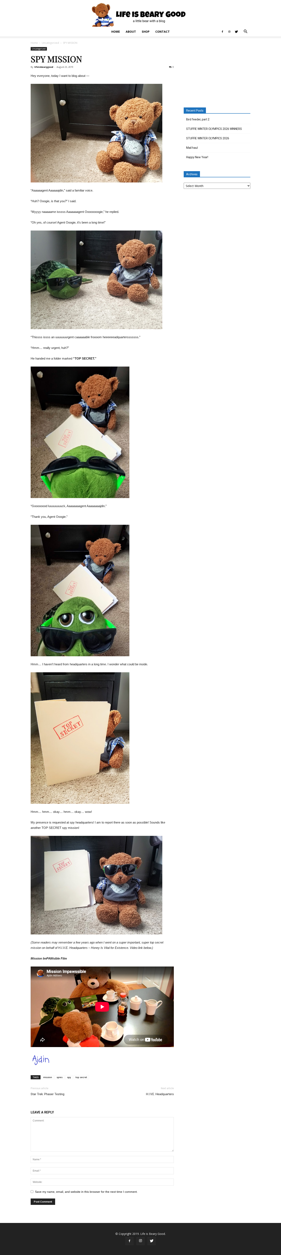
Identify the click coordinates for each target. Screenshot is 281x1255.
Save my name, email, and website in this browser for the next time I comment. (86, 1191)
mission (47, 1077)
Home (115, 31)
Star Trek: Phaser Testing (47, 1094)
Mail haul (192, 147)
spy (69, 1077)
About (131, 31)
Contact (162, 31)
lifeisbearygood (43, 66)
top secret (81, 1077)
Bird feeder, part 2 (197, 119)
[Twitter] (236, 32)
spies (60, 1077)
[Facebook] (222, 32)
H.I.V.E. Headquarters (160, 1094)
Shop (146, 31)
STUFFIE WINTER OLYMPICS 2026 (207, 138)
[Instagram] (229, 32)
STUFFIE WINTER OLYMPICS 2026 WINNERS (214, 128)
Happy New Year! (197, 157)
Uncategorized (50, 43)
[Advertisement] (217, 72)
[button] (245, 32)
